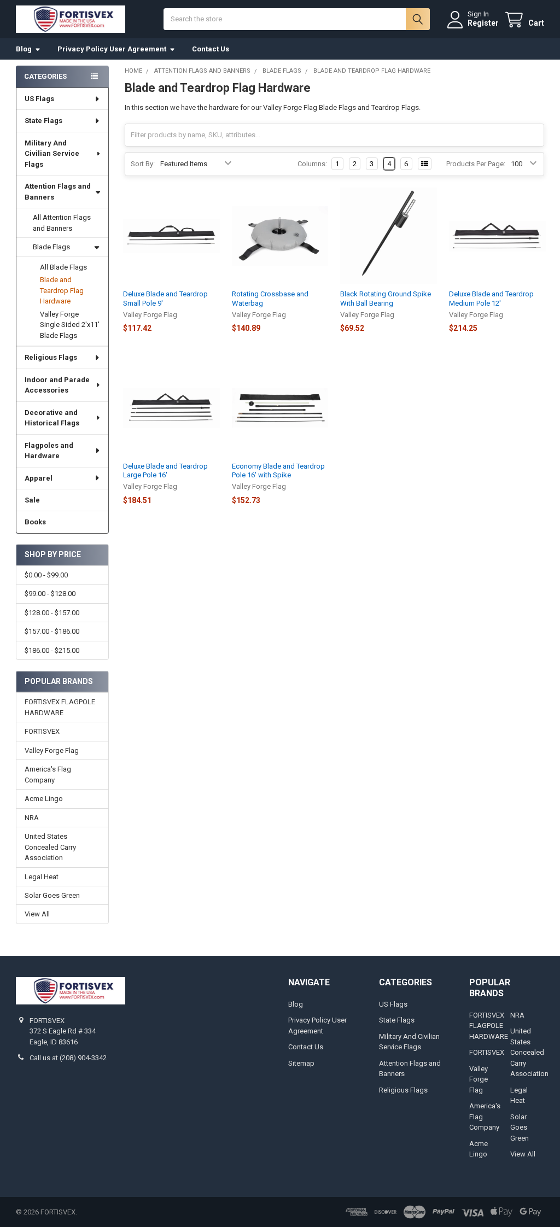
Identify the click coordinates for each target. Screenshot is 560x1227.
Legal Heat (42, 877)
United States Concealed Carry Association (50, 847)
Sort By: (143, 164)
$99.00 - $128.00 (50, 593)
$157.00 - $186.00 (52, 631)
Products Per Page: (475, 164)
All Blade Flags (63, 267)
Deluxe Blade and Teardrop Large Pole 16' (165, 470)
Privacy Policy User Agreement (111, 49)
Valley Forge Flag (52, 750)
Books (35, 522)
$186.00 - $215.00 (52, 650)
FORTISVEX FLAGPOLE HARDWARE (60, 707)
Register (483, 23)
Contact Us (210, 49)
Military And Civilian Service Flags (52, 153)
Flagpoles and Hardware (49, 450)
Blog (24, 49)
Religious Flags (51, 357)
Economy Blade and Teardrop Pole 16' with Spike (278, 470)
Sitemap (301, 1063)
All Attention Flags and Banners (62, 222)
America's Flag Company (48, 774)
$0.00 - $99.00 (46, 575)
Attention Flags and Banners (58, 191)
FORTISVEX (42, 731)
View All (37, 914)
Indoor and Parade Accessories (57, 385)
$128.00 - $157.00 (52, 613)
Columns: (312, 164)
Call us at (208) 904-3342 (68, 1058)
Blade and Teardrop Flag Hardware (62, 290)
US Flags (39, 99)
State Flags (43, 120)
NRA (32, 818)
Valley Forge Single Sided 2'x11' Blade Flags (70, 325)
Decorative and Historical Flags (52, 418)
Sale (32, 500)
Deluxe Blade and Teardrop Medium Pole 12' (491, 298)
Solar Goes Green (52, 895)
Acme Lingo (44, 798)
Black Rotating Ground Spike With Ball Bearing (385, 298)
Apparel (38, 478)
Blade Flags (51, 247)
